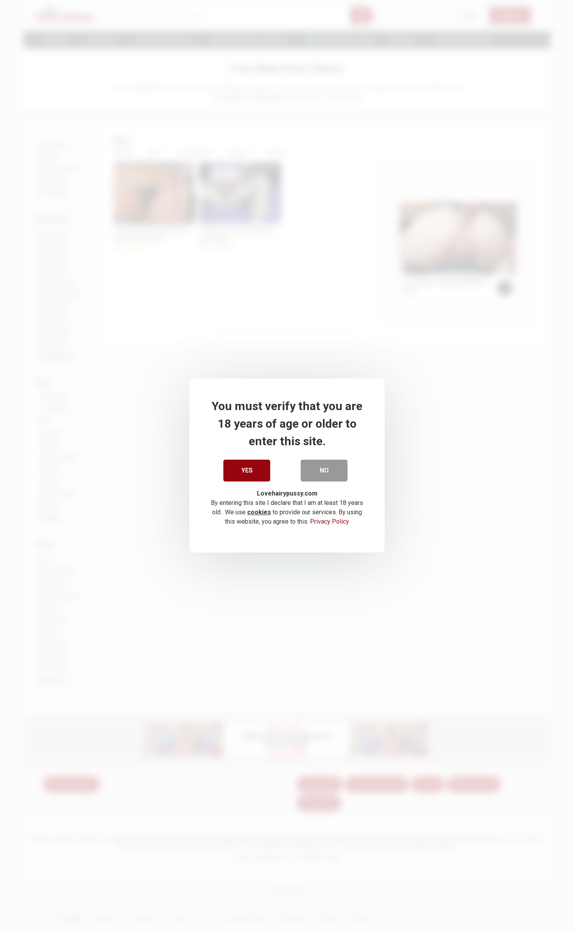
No (324, 470)
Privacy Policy (329, 521)
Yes (247, 470)
